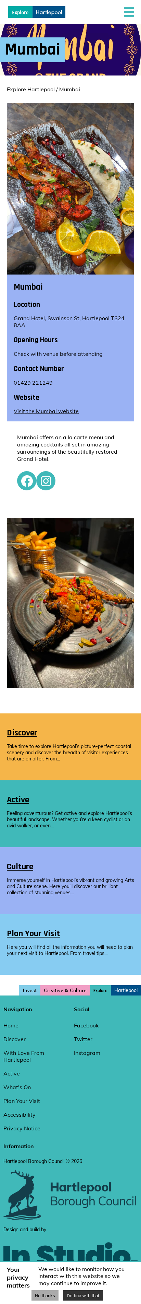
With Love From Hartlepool (23, 1056)
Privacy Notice (21, 1128)
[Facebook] (26, 480)
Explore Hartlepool (31, 89)
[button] (129, 12)
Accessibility (19, 1114)
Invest (30, 990)
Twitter (83, 1039)
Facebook (86, 1025)
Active (11, 1073)
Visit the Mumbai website (46, 411)
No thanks (45, 1295)
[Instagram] (45, 480)
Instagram (87, 1052)
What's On (17, 1087)
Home (10, 1025)
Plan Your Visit (21, 1100)
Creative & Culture (65, 990)
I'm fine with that (83, 1295)
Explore (100, 991)
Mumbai (69, 89)
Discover (14, 1039)
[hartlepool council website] (70, 1218)
